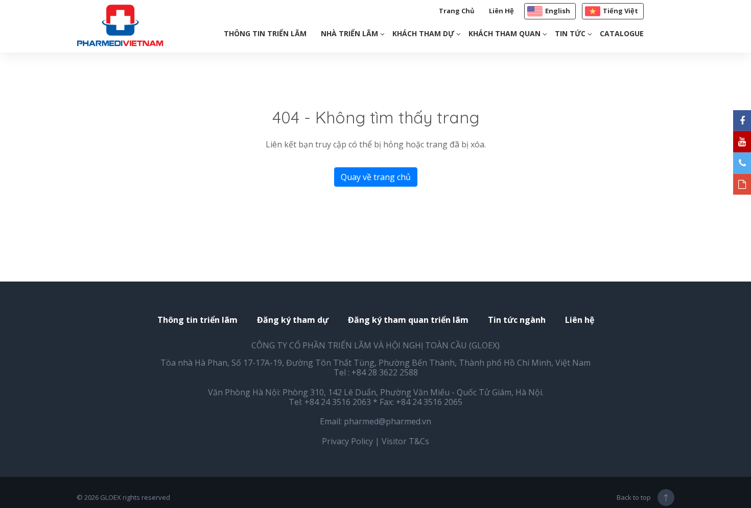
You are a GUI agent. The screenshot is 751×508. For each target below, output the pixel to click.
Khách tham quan (504, 33)
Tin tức (570, 33)
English (557, 10)
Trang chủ (457, 10)
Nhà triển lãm (349, 33)
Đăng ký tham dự (292, 320)
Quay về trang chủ (376, 177)
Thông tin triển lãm (265, 33)
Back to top (634, 497)
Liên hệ (501, 10)
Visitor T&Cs (405, 441)
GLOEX (110, 497)
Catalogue (622, 33)
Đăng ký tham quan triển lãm (408, 320)
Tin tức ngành (517, 320)
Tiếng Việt (620, 10)
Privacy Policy (347, 441)
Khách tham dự (423, 33)
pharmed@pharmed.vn (387, 421)
